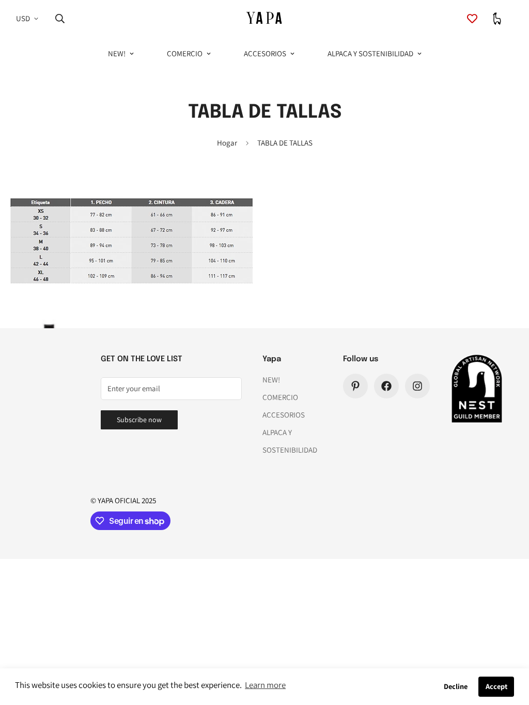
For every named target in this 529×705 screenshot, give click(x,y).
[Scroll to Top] (509, 649)
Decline (456, 686)
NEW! (117, 53)
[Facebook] (386, 386)
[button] (497, 18)
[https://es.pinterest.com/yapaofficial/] (355, 386)
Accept (496, 686)
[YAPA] (264, 19)
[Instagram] (417, 386)
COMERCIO (185, 53)
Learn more (265, 685)
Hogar (227, 143)
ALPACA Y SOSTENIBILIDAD (370, 53)
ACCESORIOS (265, 53)
